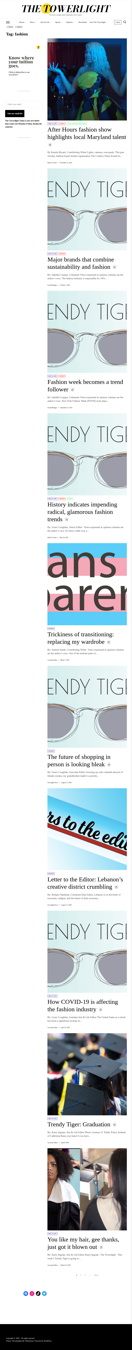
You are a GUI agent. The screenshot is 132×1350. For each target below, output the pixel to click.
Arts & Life (45, 22)
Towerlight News (52, 782)
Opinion (69, 22)
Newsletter (83, 22)
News (32, 22)
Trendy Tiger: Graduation (78, 1124)
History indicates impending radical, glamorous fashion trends (82, 511)
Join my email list (14, 113)
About (21, 22)
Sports (57, 22)
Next (96, 1275)
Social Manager (52, 285)
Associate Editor (52, 1027)
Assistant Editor (52, 660)
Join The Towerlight (98, 22)
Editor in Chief (52, 163)
